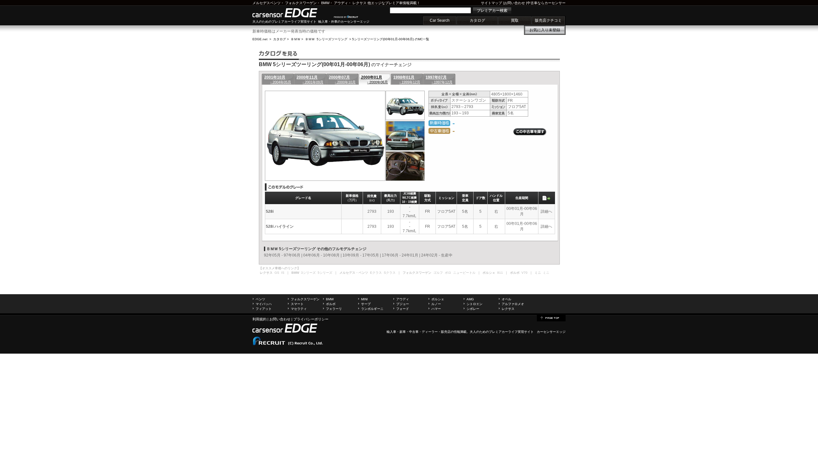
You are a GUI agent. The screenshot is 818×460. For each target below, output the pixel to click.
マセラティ (299, 308)
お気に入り (544, 30)
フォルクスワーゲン (301, 3)
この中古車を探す (530, 132)
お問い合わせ (514, 3)
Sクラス (390, 272)
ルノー (436, 304)
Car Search (440, 20)
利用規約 (259, 319)
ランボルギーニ (372, 308)
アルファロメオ (513, 304)
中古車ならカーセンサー (546, 3)
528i (270, 211)
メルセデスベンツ (266, 3)
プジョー (402, 304)
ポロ (448, 272)
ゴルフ (438, 272)
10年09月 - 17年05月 (361, 255)
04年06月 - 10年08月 (321, 255)
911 (500, 272)
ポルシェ (437, 299)
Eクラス (376, 272)
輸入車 (391, 332)
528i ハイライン (280, 226)
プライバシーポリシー (310, 319)
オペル (506, 299)
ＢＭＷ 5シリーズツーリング (326, 39)
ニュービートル (464, 272)
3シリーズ (308, 272)
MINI (364, 299)
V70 (524, 272)
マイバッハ (264, 304)
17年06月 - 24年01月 (400, 255)
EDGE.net (259, 39)
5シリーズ (325, 272)
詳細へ (546, 211)
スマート (297, 304)
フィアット (264, 308)
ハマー (436, 308)
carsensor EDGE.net (291, 12)
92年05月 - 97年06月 (282, 255)
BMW (325, 3)
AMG (470, 299)
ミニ (546, 272)
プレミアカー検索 (492, 10)
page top (551, 317)
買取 (515, 20)
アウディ (341, 3)
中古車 (414, 332)
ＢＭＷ (295, 39)
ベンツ (260, 299)
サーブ (366, 304)
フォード (402, 308)
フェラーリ (334, 308)
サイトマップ (491, 3)
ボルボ (331, 304)
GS (276, 272)
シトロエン (474, 304)
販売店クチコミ (548, 20)
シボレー (473, 308)
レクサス (359, 3)
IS (282, 272)
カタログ (477, 20)
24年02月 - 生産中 (436, 255)
